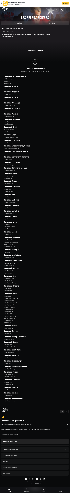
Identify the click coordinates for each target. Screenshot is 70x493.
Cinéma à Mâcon (10, 232)
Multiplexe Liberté (9, 130)
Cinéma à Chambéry (12, 140)
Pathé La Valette (8, 377)
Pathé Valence (8, 395)
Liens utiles (6, 473)
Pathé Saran (7, 288)
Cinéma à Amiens (11, 86)
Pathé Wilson (7, 384)
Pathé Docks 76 (8, 345)
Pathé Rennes (8, 334)
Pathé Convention (9, 301)
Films (9, 491)
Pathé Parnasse (8, 309)
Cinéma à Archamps (12, 103)
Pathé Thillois (7, 328)
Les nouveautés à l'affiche (10, 450)
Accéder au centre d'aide (10, 441)
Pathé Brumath (8, 363)
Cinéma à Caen (10, 135)
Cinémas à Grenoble (12, 187)
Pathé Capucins (8, 132)
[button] (56, 10)
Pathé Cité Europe (9, 165)
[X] (29, 479)
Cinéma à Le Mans (11, 205)
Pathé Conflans (8, 159)
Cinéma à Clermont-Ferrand (15, 151)
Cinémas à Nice (10, 276)
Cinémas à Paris (10, 294)
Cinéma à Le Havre (11, 200)
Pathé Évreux (7, 184)
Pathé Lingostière (9, 279)
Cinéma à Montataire (12, 255)
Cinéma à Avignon (11, 114)
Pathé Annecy (8, 100)
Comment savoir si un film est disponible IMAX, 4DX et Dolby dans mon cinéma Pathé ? (26, 430)
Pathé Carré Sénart (9, 358)
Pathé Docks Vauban (10, 202)
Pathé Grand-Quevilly (10, 347)
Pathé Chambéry (8, 143)
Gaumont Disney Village (10, 148)
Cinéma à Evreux (10, 181)
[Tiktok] (40, 479)
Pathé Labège (8, 382)
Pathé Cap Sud (8, 116)
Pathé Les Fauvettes (9, 303)
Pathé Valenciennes (9, 401)
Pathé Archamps (8, 105)
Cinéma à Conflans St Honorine (16, 157)
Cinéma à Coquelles (12, 162)
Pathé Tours (7, 390)
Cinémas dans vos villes (10, 455)
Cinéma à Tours (10, 387)
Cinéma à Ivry (9, 194)
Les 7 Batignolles (8, 318)
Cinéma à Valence (11, 393)
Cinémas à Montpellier (13, 261)
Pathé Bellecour (8, 229)
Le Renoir (6, 83)
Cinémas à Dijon (10, 173)
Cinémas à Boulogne (12, 119)
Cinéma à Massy (10, 249)
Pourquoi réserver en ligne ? (9, 435)
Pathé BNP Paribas (9, 307)
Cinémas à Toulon (11, 372)
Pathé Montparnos (9, 316)
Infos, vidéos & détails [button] (7, 37)
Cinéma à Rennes (11, 331)
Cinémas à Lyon (10, 222)
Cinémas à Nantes (11, 268)
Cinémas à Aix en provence (15, 76)
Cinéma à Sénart (10, 355)
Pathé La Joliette (8, 247)
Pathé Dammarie (8, 170)
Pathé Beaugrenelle (9, 305)
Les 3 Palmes (7, 244)
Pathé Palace (7, 320)
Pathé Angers (8, 94)
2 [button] (3, 28)
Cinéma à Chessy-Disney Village (17, 146)
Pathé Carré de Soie (9, 227)
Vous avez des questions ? (10, 467)
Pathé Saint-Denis (9, 352)
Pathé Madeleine (8, 240)
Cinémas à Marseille (12, 237)
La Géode (6, 323)
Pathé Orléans (8, 291)
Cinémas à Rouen (11, 342)
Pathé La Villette (8, 314)
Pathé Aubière (8, 111)
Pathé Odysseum (9, 263)
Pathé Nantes (8, 271)
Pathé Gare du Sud (9, 283)
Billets (60, 491)
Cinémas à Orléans (11, 286)
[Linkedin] (44, 479)
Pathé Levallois (8, 213)
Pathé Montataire (9, 258)
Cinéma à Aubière (11, 108)
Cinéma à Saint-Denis (12, 350)
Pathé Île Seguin (8, 124)
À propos (5, 461)
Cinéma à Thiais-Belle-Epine (15, 366)
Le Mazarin (7, 81)
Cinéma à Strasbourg (12, 361)
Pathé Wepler (7, 312)
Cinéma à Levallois (11, 211)
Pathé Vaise (7, 225)
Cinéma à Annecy (11, 97)
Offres (43, 491)
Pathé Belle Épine (9, 369)
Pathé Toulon (7, 374)
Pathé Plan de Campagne (11, 242)
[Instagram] (33, 479)
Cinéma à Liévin (10, 216)
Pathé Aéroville (8, 339)
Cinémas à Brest (10, 127)
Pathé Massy (7, 252)
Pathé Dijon (7, 178)
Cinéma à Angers (11, 92)
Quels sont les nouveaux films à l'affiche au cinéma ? (16, 424)
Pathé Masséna (8, 281)
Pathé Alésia (7, 296)
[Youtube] (37, 479)
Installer (65, 3)
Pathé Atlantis (8, 273)
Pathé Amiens (8, 89)
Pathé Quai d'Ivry (8, 197)
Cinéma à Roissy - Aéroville (15, 337)
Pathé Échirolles (8, 191)
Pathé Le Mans (8, 208)
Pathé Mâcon (7, 234)
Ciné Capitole (7, 154)
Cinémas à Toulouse (12, 380)
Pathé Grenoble (8, 189)
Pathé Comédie (8, 265)
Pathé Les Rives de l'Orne (11, 137)
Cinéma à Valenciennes (13, 398)
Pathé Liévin (7, 219)
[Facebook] (26, 479)
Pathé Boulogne (8, 122)
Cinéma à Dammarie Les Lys (15, 168)
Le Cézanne (7, 79)
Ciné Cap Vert (8, 176)
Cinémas (26, 491)
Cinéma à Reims (10, 326)
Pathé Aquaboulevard (10, 298)
